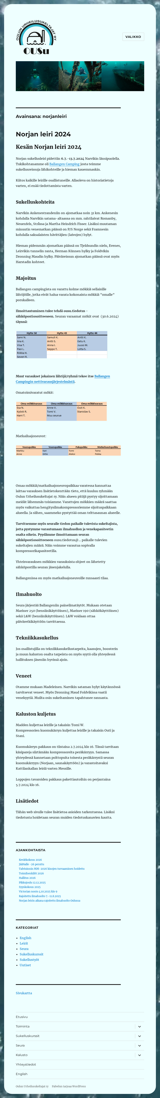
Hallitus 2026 (27, 878)
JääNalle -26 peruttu (31, 864)
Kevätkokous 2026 (30, 860)
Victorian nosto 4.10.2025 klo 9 (38, 891)
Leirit (24, 943)
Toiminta (22, 1026)
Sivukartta (24, 993)
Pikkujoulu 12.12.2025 (32, 882)
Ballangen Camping (64, 164)
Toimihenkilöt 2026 (31, 873)
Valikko (133, 37)
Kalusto (22, 1055)
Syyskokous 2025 (30, 887)
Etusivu (22, 1017)
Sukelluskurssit (32, 954)
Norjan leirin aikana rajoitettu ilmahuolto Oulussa (49, 900)
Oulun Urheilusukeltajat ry (32, 1086)
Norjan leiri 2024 (43, 134)
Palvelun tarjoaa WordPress (69, 1086)
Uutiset (25, 965)
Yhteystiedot (26, 1064)
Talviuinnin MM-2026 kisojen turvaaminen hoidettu (51, 868)
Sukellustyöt (29, 960)
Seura (24, 949)
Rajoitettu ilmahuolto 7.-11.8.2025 (40, 896)
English (25, 938)
